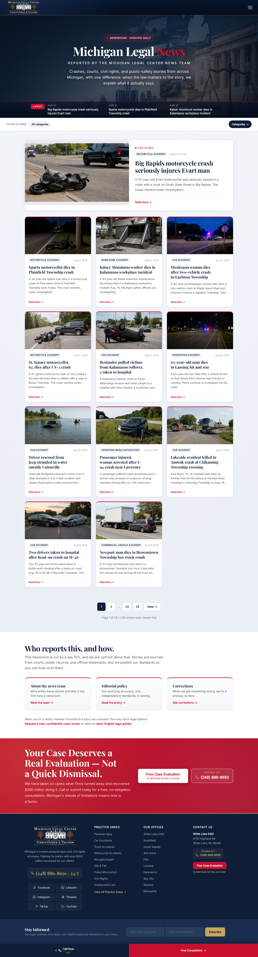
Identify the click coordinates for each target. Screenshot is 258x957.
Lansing (148, 865)
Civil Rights (101, 878)
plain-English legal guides (114, 723)
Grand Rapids (152, 846)
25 (137, 606)
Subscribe (215, 931)
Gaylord (148, 884)
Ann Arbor (150, 853)
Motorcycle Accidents (107, 853)
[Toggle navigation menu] (250, 7)
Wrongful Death (104, 859)
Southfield (150, 840)
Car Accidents (103, 840)
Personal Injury (103, 834)
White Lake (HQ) (154, 834)
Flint (146, 859)
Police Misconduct (105, 872)
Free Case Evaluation (210, 865)
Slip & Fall (100, 865)
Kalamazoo (150, 872)
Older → (152, 606)
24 (127, 606)
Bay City (149, 878)
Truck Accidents (104, 846)
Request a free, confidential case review (52, 723)
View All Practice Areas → (110, 891)
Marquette (150, 891)
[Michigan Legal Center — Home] (23, 7)
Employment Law (104, 884)
